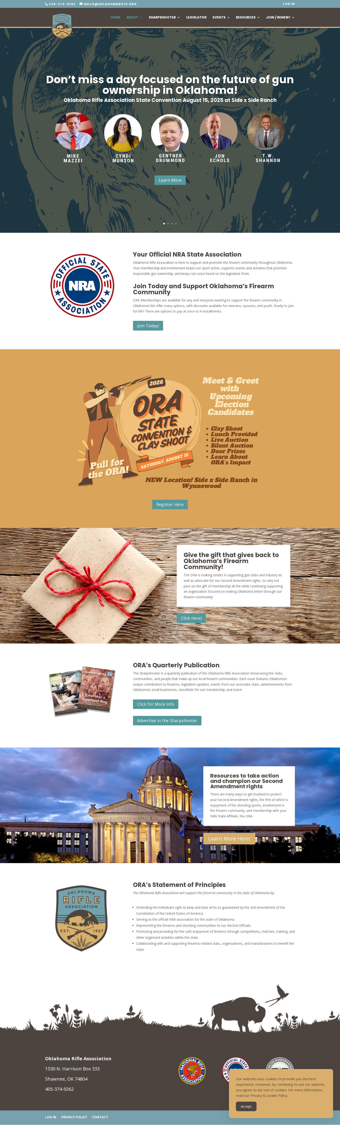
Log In (289, 4)
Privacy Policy (74, 1117)
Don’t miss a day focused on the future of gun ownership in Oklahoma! (170, 85)
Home (116, 18)
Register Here (170, 504)
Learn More (170, 180)
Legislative (196, 18)
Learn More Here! (229, 838)
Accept (246, 1106)
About (132, 18)
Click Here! (191, 618)
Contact (100, 1117)
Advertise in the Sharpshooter (167, 720)
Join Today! (148, 325)
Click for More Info (155, 704)
